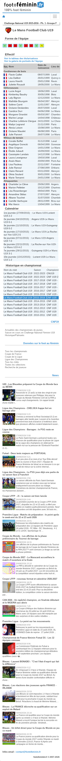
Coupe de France (13, 354)
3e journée (9, 225)
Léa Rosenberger (18, 191)
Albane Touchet (17, 197)
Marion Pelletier (17, 187)
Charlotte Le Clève (18, 184)
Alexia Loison (15, 128)
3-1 (10, 253)
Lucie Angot (15, 91)
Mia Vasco (14, 204)
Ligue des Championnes (16, 359)
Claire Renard (16, 171)
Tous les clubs (12, 362)
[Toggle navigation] (55, 16)
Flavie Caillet (15, 74)
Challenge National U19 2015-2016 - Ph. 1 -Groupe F (30, 23)
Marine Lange (16, 118)
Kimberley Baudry (18, 94)
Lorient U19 (39, 256)
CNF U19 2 (52, 276)
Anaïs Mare (15, 161)
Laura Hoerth (15, 81)
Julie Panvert (15, 134)
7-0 (10, 241)
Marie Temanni (16, 177)
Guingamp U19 (39, 250)
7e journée (9, 250)
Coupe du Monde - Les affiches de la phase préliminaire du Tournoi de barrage (24, 537)
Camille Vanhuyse (18, 201)
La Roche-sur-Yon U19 (44, 244)
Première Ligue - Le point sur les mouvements (26, 621)
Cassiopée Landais (19, 154)
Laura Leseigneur (18, 157)
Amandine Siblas (17, 194)
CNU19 (50, 273)
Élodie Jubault (16, 151)
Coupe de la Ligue (13, 357)
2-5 (19, 234)
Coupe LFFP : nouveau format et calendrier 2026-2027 (29, 579)
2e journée (9, 219)
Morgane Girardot (18, 114)
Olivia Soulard (16, 174)
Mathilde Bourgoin (18, 101)
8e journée (9, 244)
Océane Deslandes (19, 108)
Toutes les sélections (15, 364)
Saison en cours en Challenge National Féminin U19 (30, 332)
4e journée (9, 231)
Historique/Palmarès (14, 335)
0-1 (10, 222)
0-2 (10, 228)
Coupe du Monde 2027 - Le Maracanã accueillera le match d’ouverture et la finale (28, 558)
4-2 (20, 247)
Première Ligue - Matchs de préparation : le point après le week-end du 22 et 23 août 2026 (30, 516)
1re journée (10, 212)
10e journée (10, 256)
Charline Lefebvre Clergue (22, 121)
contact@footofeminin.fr (28, 752)
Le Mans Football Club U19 (18, 273)
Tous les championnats (16, 351)
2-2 (10, 215)
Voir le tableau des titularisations (21, 58)
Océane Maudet (17, 131)
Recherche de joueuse (15, 367)
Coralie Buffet (16, 141)
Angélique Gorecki (18, 144)
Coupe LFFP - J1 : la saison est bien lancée (24, 496)
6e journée (9, 238)
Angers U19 (38, 219)
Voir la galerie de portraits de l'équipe (23, 61)
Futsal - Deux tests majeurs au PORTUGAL (24, 453)
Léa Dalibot (15, 78)
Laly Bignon (15, 98)
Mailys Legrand (17, 124)
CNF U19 (51, 283)
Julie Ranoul (15, 168)
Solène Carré (15, 104)
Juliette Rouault (17, 84)
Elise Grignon (16, 148)
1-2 (10, 259)
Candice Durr (15, 111)
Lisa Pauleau (15, 164)
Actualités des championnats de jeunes (24, 330)
